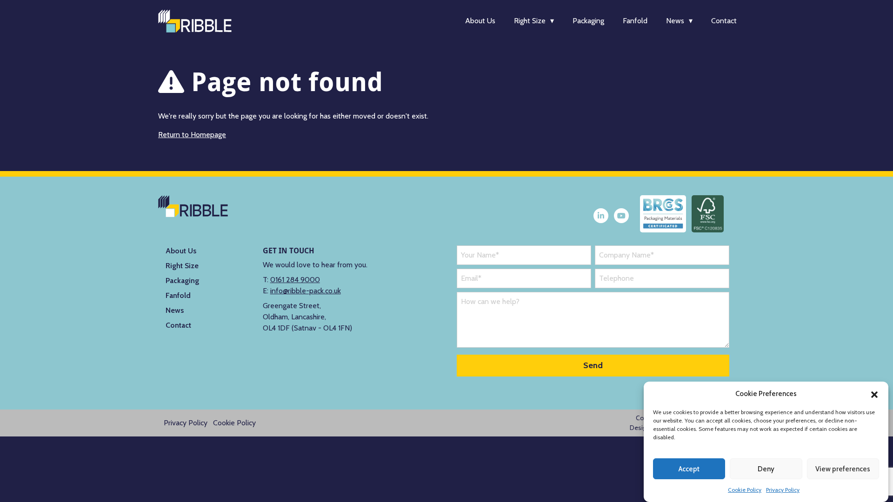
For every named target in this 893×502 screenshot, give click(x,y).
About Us (480, 20)
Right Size (530, 20)
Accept (689, 469)
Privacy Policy (783, 489)
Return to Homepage (192, 134)
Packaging (588, 20)
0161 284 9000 (295, 279)
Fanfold (635, 20)
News (675, 20)
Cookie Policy (744, 489)
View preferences (842, 469)
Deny (766, 469)
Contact (724, 20)
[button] (874, 393)
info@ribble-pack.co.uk (305, 290)
